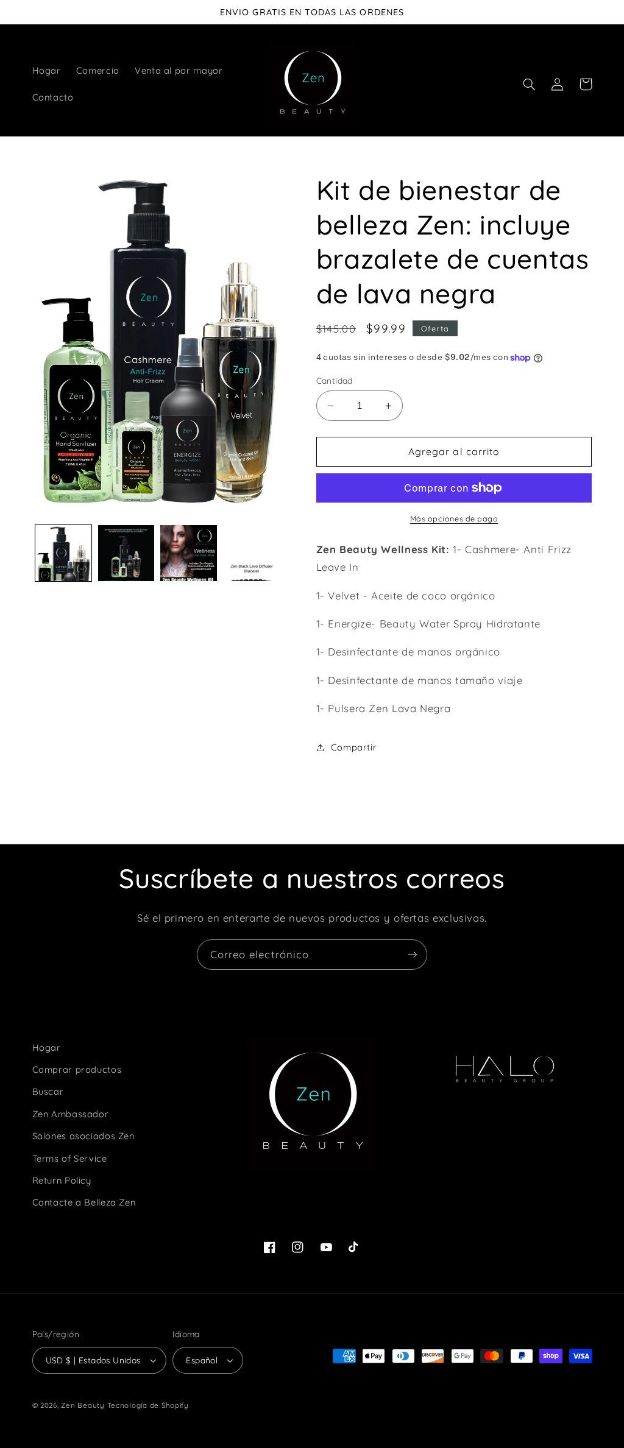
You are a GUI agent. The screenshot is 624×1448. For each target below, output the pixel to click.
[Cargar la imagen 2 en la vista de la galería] (126, 553)
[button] (530, 84)
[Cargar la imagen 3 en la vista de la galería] (188, 553)
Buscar (48, 1091)
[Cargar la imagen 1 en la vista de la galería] (63, 553)
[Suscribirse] (413, 954)
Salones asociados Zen (83, 1136)
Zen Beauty (82, 1405)
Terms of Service (69, 1158)
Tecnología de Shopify (148, 1405)
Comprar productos (77, 1069)
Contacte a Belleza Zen (84, 1202)
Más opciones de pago (454, 518)
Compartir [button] (354, 747)
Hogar (46, 1047)
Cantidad (334, 380)
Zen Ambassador (70, 1114)
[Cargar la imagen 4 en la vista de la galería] (251, 553)
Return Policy (61, 1180)
